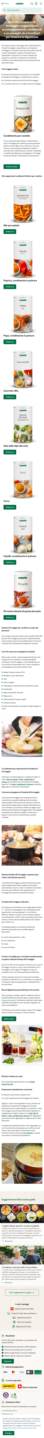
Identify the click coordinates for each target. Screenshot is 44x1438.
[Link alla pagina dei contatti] (33, 3)
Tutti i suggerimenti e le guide (20, 1292)
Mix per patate (12, 779)
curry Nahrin (28, 1133)
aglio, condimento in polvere (18, 1116)
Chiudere (8, 1433)
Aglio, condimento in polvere (22, 784)
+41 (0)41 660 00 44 (9, 1411)
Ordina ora (10, 232)
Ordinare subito (12, 167)
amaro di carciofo (9, 1000)
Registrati (7, 1361)
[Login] (37, 3)
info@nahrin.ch (7, 1414)
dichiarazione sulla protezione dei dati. (22, 1428)
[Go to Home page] (19, 3)
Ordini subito (9, 1019)
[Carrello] (41, 3)
